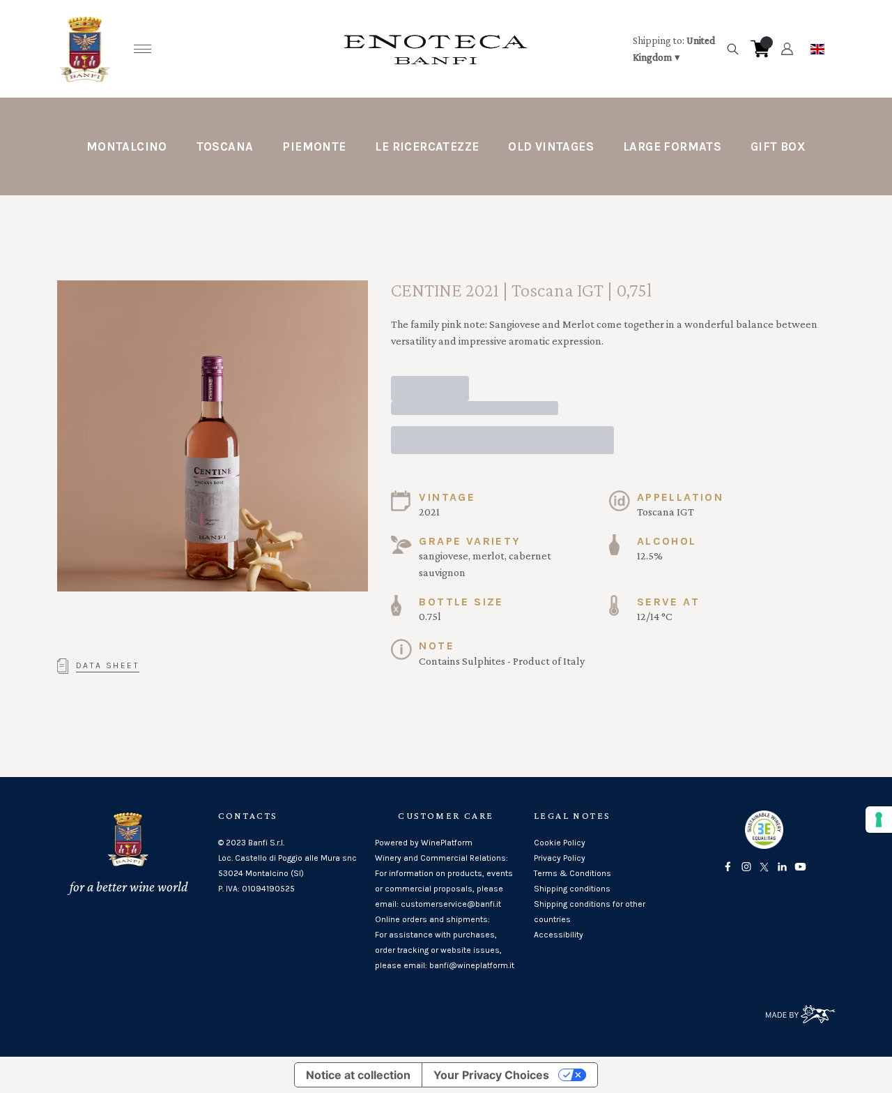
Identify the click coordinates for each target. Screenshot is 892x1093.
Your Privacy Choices (491, 1075)
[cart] (760, 49)
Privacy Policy (559, 858)
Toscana (225, 146)
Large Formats (672, 146)
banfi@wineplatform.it (471, 965)
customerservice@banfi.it (451, 904)
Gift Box (778, 146)
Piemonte (314, 146)
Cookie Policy (559, 842)
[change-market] (674, 49)
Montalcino (126, 146)
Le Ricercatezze (427, 146)
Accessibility (558, 935)
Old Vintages (551, 146)
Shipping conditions (572, 889)
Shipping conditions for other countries (589, 911)
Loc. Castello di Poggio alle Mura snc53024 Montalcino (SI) (287, 865)
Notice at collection (358, 1075)
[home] (435, 49)
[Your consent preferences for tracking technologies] (879, 819)
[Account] (787, 49)
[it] (817, 45)
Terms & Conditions (572, 873)
